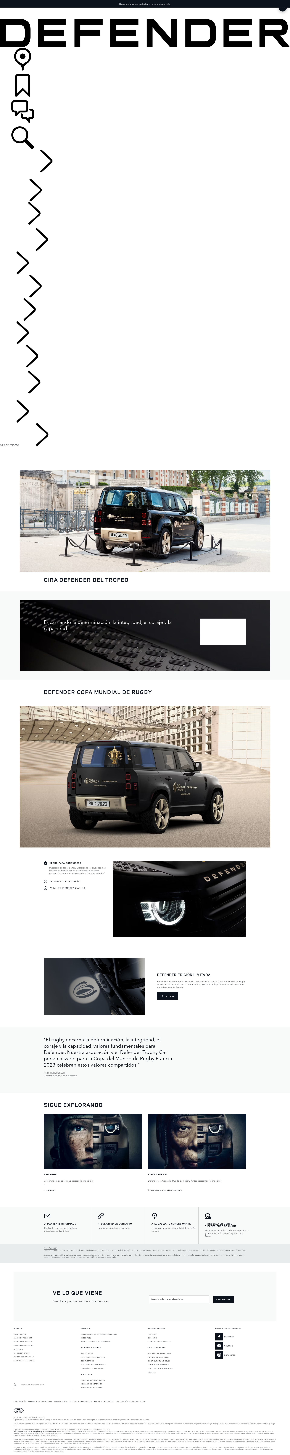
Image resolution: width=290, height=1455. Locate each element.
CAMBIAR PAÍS (20, 1401)
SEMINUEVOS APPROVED (158, 1364)
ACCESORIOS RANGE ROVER (93, 1380)
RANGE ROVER (20, 1334)
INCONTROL (86, 1338)
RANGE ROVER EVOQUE (24, 1345)
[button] (145, 9)
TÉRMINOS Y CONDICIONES (40, 1401)
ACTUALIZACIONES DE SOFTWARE (95, 1341)
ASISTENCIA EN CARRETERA (93, 1357)
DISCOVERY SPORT (22, 1353)
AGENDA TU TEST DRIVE (24, 1360)
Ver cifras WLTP (50, 1248)
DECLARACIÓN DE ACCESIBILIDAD (131, 1401)
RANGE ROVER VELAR (23, 1341)
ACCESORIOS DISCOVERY (91, 1387)
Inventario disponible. (159, 3)
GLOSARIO (152, 1338)
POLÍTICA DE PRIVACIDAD (81, 1401)
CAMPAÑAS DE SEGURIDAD (92, 1368)
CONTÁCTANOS (87, 1361)
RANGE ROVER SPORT (23, 1338)
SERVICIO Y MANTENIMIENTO (93, 1364)
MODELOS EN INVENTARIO (159, 1353)
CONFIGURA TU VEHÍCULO (159, 1361)
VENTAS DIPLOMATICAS (24, 1356)
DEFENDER (18, 1349)
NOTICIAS (152, 1334)
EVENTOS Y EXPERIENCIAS (159, 1341)
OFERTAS (152, 1372)
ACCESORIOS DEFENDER (91, 1384)
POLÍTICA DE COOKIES (104, 1401)
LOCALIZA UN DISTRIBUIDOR (160, 1368)
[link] (145, 61)
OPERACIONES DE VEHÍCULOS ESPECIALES (99, 1334)
